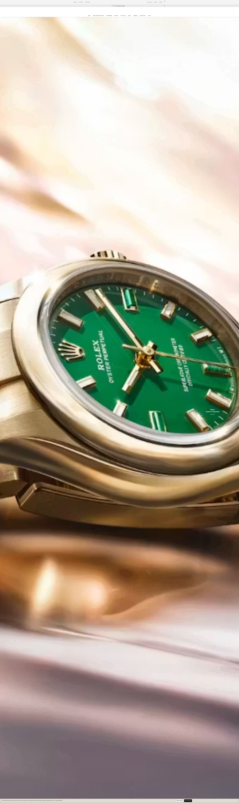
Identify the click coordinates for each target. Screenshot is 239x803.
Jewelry (129, 15)
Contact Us (81, 2)
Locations (75, 2)
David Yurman (142, 15)
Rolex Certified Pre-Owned (98, 15)
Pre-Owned (123, 15)
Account (155, 2)
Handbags (135, 15)
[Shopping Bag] (165, 2)
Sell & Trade (87, 2)
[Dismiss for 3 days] (164, 5)
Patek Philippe (109, 15)
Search (150, 2)
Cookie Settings (179, 800)
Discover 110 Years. (121, 5)
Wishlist (160, 2)
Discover (213, 414)
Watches (116, 15)
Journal (149, 15)
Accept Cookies (188, 800)
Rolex (89, 15)
